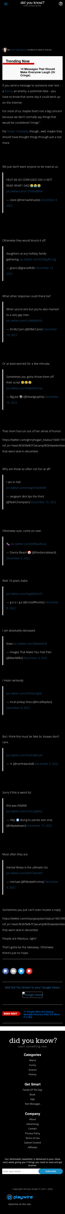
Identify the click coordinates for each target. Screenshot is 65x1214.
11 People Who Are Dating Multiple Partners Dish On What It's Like (42, 1014)
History (32, 1074)
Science (33, 1069)
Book (32, 1094)
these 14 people (17, 131)
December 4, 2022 (35, 658)
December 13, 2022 (39, 825)
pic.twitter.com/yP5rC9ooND (24, 873)
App (32, 1099)
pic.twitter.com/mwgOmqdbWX (26, 488)
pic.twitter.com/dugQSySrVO (24, 594)
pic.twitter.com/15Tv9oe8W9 (24, 191)
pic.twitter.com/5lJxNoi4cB (30, 643)
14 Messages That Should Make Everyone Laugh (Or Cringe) (29, 30)
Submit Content (32, 1142)
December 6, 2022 (18, 558)
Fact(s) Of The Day (32, 1089)
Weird (32, 1060)
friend (8, 91)
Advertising (32, 1124)
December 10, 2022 (43, 502)
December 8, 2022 (18, 708)
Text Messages (32, 1103)
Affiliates (32, 1147)
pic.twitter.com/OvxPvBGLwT (24, 755)
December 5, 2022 (46, 764)
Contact (32, 1128)
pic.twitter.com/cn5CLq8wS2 (24, 811)
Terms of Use (33, 1138)
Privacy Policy (32, 1133)
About (32, 1119)
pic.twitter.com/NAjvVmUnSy (24, 388)
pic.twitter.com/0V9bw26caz (28, 544)
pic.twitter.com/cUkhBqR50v (24, 320)
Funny (32, 1065)
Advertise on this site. (19, 1204)
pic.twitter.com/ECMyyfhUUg (38, 259)
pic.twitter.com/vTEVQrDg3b (24, 693)
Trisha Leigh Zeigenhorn (19, 50)
